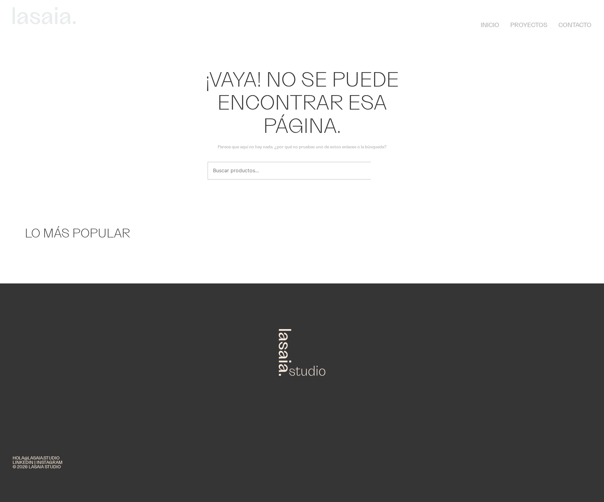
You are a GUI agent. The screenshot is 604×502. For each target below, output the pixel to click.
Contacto (574, 25)
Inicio (490, 25)
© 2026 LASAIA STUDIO (37, 467)
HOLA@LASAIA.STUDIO (36, 458)
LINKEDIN (23, 462)
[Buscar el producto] (382, 171)
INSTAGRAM (49, 462)
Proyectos (528, 25)
